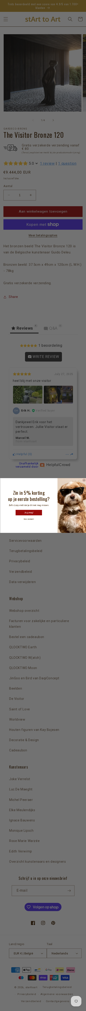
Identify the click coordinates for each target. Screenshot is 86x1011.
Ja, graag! (28, 512)
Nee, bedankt (29, 519)
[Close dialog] (84, 480)
